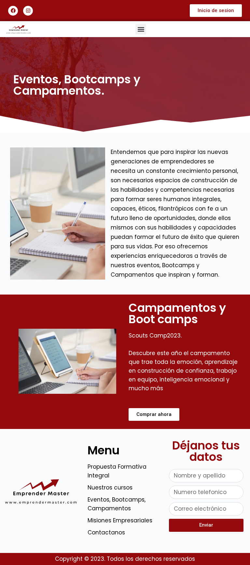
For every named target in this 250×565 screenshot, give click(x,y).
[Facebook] (13, 11)
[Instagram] (28, 11)
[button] (140, 29)
